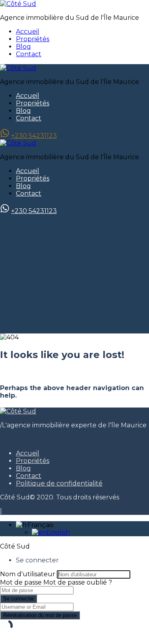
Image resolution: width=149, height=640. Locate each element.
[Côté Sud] (18, 4)
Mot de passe (21, 582)
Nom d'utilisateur (27, 574)
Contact (28, 54)
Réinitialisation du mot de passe (40, 615)
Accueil (27, 31)
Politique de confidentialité (59, 483)
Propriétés (32, 39)
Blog (23, 46)
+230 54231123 (34, 135)
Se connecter (18, 599)
